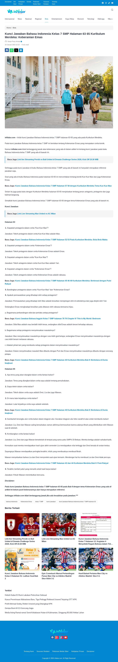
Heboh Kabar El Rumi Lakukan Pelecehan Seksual (26, 595)
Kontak (29, 2)
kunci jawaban (51, 501)
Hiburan (111, 19)
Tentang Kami (54, 3)
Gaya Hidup (69, 19)
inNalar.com (58, 658)
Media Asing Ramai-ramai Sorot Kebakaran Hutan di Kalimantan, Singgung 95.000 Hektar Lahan (44, 613)
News (20, 19)
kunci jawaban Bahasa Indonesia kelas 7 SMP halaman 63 (77, 501)
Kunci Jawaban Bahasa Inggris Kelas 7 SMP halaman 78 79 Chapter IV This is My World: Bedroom (58, 319)
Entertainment (57, 19)
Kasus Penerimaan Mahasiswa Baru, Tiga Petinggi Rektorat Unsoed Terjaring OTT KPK (41, 599)
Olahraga (101, 19)
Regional (38, 19)
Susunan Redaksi (46, 3)
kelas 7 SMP (39, 501)
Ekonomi (80, 19)
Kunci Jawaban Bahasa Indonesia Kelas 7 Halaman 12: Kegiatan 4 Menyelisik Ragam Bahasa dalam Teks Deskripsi (95, 541)
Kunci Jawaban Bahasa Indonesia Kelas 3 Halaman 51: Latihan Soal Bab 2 (21, 576)
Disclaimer (8, 2)
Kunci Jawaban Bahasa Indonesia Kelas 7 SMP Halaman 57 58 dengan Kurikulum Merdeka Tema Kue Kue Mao (63, 186)
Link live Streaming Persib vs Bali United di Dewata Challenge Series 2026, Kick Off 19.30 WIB (57, 159)
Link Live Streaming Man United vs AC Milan (36, 214)
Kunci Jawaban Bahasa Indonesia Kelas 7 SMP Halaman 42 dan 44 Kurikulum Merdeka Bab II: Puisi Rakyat (61, 463)
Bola (46, 19)
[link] (102, 3)
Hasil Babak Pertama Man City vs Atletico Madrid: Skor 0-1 (93, 575)
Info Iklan (14, 3)
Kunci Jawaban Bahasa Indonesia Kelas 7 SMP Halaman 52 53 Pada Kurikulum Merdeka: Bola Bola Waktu (61, 240)
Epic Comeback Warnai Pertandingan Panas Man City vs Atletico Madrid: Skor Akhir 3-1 (58, 576)
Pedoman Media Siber (37, 3)
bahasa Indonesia (11, 501)
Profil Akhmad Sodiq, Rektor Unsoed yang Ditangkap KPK (28, 604)
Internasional (9, 19)
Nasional (28, 19)
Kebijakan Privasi (21, 3)
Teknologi (90, 19)
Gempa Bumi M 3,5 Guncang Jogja (19, 608)
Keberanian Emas (26, 501)
